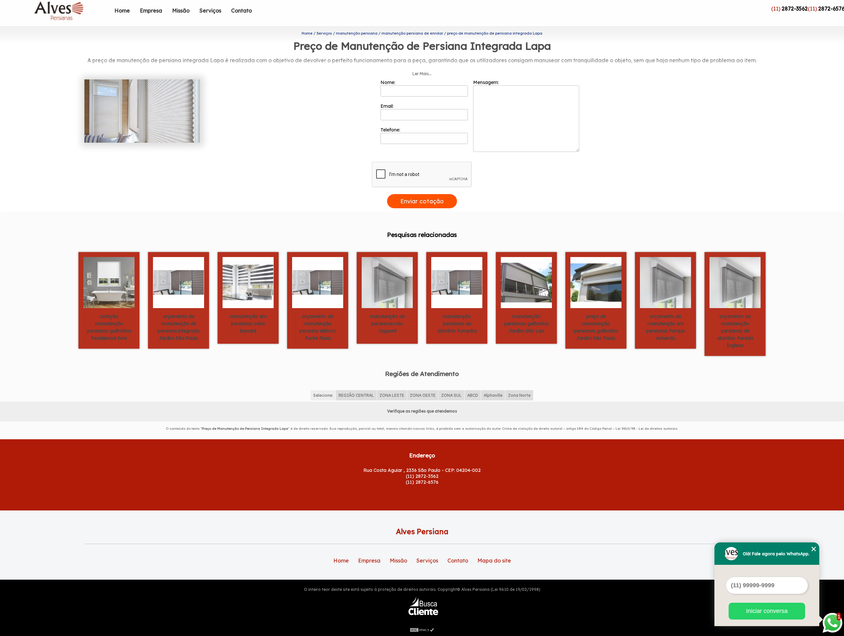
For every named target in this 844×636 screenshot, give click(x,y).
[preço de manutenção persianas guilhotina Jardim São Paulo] (596, 282)
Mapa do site (494, 560)
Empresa (151, 10)
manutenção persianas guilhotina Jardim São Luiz (526, 323)
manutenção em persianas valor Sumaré (248, 323)
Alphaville (493, 395)
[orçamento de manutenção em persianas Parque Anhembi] (665, 282)
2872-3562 (795, 8)
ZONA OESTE (423, 395)
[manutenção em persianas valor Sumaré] (248, 282)
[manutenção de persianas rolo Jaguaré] (387, 282)
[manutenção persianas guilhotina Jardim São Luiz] (526, 282)
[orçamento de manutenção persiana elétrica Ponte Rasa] (318, 282)
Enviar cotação (422, 201)
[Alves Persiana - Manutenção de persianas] (71, 13)
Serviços (210, 10)
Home (122, 10)
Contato (241, 10)
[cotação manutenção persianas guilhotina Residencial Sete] (109, 282)
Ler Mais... (422, 73)
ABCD (472, 395)
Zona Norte (519, 395)
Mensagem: (486, 82)
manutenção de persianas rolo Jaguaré (387, 323)
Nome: (388, 82)
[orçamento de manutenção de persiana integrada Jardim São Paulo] (178, 282)
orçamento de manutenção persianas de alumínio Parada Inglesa (735, 330)
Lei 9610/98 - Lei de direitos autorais (647, 428)
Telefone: (391, 130)
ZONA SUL (451, 395)
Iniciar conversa (767, 611)
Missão (181, 10)
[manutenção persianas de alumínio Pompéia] (457, 282)
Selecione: (323, 395)
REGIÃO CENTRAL (356, 395)
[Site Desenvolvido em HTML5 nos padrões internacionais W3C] (422, 629)
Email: (387, 106)
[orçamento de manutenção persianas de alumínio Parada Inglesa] (735, 282)
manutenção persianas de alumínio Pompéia (457, 323)
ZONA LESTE (391, 395)
